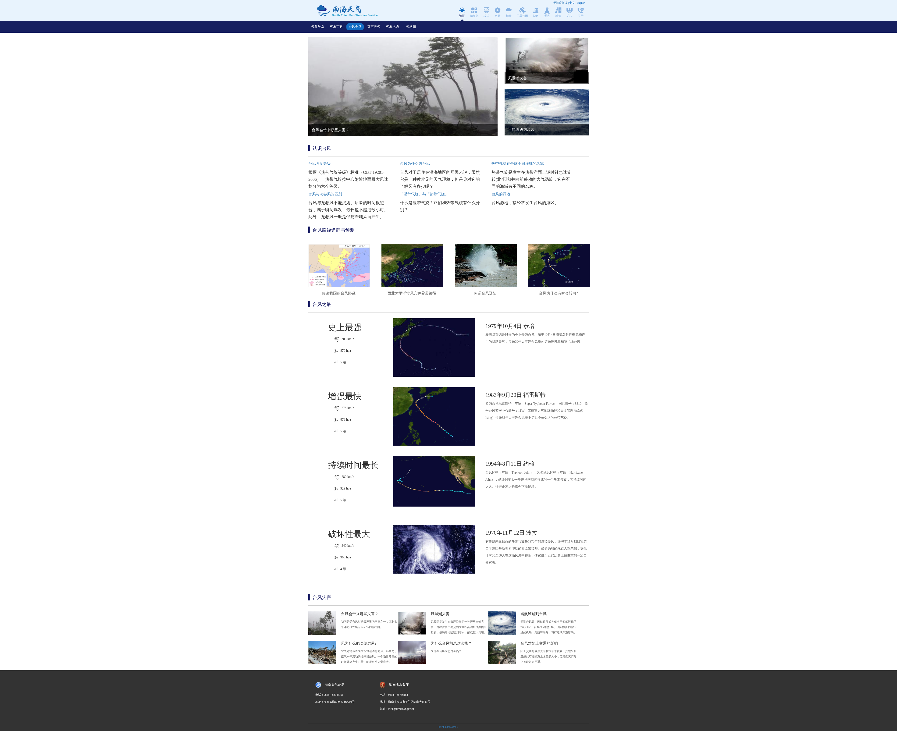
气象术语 (392, 26)
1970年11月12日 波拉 (511, 533)
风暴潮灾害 (440, 614)
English (581, 2)
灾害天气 (373, 26)
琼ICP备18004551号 (448, 727)
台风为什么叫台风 (415, 164)
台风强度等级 (319, 164)
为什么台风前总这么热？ (451, 643)
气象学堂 (317, 26)
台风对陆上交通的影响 (539, 643)
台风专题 (355, 26)
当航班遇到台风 (533, 614)
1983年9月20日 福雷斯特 (515, 395)
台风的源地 (500, 194)
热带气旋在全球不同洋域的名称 (517, 164)
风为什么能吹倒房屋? (358, 643)
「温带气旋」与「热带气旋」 (424, 194)
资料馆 (411, 26)
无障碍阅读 (560, 2)
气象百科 (336, 26)
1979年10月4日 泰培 (509, 326)
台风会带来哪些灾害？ (359, 614)
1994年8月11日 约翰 (509, 464)
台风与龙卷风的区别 (325, 194)
